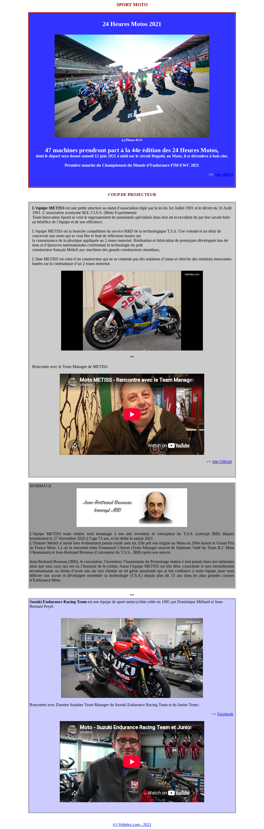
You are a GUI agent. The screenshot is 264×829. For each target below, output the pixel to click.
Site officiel (223, 174)
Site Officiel (222, 461)
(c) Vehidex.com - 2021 (132, 824)
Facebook (225, 714)
